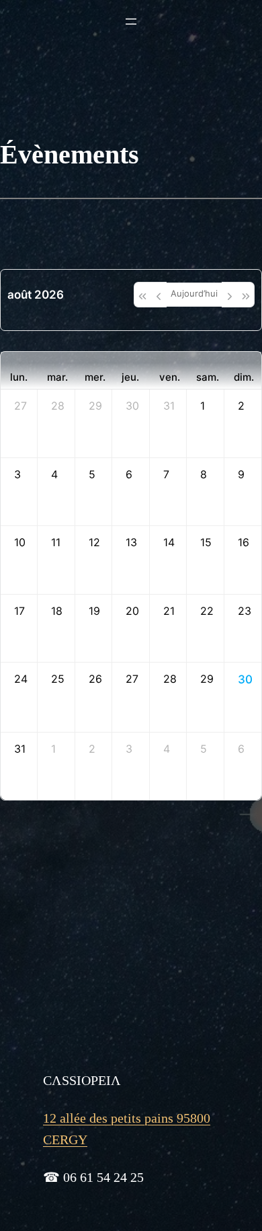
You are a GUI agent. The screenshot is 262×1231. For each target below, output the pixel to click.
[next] (230, 294)
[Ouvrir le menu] (131, 21)
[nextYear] (246, 294)
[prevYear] (142, 294)
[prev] (158, 294)
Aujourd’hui (194, 293)
